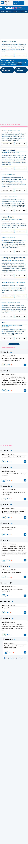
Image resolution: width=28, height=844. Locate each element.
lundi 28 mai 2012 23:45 (9, 643)
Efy (4, 566)
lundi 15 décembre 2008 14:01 (8, 471)
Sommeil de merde (8, 217)
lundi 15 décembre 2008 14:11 (8, 605)
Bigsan (5, 467)
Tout (2, 11)
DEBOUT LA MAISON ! (9, 150)
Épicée (15, 11)
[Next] (24, 658)
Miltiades (5, 618)
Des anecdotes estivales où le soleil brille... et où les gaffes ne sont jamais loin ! (13, 62)
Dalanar (5, 523)
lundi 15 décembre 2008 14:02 (8, 490)
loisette (5, 486)
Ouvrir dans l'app (17, 2)
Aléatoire (9, 11)
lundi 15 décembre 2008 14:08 (8, 569)
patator (5, 601)
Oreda (4, 352)
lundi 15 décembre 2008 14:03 (8, 355)
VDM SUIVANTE (20, 70)
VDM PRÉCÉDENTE (6, 70)
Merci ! (4, 323)
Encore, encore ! (14, 344)
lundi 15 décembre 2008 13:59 (8, 454)
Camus (5, 450)
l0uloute (7, 639)
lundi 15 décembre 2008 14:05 (8, 374)
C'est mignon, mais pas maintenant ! (13, 258)
